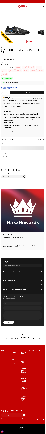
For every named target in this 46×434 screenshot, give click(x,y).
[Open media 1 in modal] (31, 13)
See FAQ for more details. (36, 338)
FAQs (11, 265)
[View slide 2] (22, 341)
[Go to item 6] (26, 44)
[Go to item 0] (19, 44)
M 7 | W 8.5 (11, 67)
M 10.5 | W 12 (19, 70)
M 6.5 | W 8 (4, 67)
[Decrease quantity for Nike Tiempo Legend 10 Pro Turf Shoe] (2, 92)
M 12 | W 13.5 (41, 70)
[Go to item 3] (22, 44)
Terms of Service (13, 361)
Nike (2, 47)
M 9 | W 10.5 (39, 67)
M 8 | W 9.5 (25, 67)
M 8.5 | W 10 (32, 67)
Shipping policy (29, 431)
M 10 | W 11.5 (11, 70)
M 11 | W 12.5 (26, 70)
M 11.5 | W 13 (33, 70)
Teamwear (14, 355)
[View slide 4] (24, 341)
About (13, 359)
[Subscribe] (24, 176)
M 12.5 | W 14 (4, 74)
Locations (14, 352)
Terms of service (24, 431)
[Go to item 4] (23, 44)
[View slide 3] (23, 341)
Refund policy (14, 363)
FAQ (12, 357)
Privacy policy (20, 431)
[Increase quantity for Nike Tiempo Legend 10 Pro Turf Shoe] (7, 92)
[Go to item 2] (20, 44)
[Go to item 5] (24, 44)
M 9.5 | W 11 (4, 70)
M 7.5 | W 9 (18, 67)
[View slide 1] (20, 341)
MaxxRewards (14, 354)
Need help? (42, 139)
